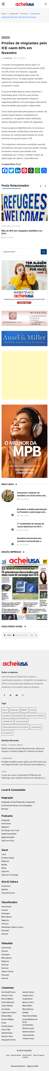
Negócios (5, 827)
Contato (25, 1057)
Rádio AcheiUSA (8, 837)
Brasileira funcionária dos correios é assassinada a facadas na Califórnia (29, 541)
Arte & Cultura (10, 881)
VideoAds (7, 943)
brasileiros (7, 716)
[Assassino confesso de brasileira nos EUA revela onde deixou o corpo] (8, 496)
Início (8, 1055)
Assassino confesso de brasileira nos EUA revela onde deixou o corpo (31, 495)
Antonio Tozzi (7, 995)
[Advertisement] (24, 375)
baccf (5, 710)
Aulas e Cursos (8, 971)
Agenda (5, 889)
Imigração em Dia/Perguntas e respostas (18, 802)
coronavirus (36, 727)
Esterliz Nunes (7, 1026)
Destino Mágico (8, 1019)
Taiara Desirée (28, 1035)
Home (4, 14)
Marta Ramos (27, 1009)
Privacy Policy (27, 1055)
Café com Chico (8, 841)
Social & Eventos (8, 893)
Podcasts (7, 815)
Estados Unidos (16, 745)
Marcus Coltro (28, 1002)
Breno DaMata (7, 999)
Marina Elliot (27, 1006)
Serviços (5, 924)
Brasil (4, 745)
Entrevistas (6, 824)
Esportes (5, 871)
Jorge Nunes (27, 999)
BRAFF (25, 710)
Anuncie (5, 934)
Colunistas (8, 987)
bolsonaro (15, 710)
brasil (33, 710)
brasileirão (18, 716)
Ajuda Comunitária (9, 834)
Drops (4, 1023)
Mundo (4, 865)
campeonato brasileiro (35, 716)
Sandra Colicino (28, 1032)
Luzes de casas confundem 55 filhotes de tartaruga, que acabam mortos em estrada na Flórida (23, 778)
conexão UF (7, 721)
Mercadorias (7, 917)
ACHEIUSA (8, 58)
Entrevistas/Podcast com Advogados (17, 806)
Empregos (6, 913)
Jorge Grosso (27, 995)
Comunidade (7, 758)
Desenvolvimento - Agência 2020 (24, 1066)
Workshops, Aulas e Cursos (12, 927)
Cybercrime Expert (9, 1013)
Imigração (14, 14)
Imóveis (5, 910)
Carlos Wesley (7, 1006)
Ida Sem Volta (7, 1036)
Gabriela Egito (7, 1033)
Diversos (5, 968)
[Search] (46, 4)
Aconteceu (6, 886)
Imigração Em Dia (8, 1040)
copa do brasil (21, 721)
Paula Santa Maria (29, 1016)
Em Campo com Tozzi (10, 830)
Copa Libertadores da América (15, 727)
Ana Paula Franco (8, 992)
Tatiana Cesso (28, 1039)
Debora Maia (7, 1016)
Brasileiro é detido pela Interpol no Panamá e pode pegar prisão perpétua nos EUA (32, 512)
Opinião (25, 1013)
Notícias (24, 14)
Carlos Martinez (8, 1002)
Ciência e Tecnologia (10, 875)
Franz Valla (6, 1030)
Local (4, 772)
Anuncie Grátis (16, 1055)
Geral (5, 849)
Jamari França (28, 992)
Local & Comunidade (13, 789)
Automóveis (6, 907)
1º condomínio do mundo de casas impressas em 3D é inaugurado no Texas (30, 526)
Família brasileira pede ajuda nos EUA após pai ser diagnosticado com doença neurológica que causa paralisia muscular (24, 764)
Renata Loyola (28, 1028)
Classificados (9, 902)
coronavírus (7, 733)
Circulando (6, 1009)
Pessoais (5, 930)
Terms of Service (38, 1055)
